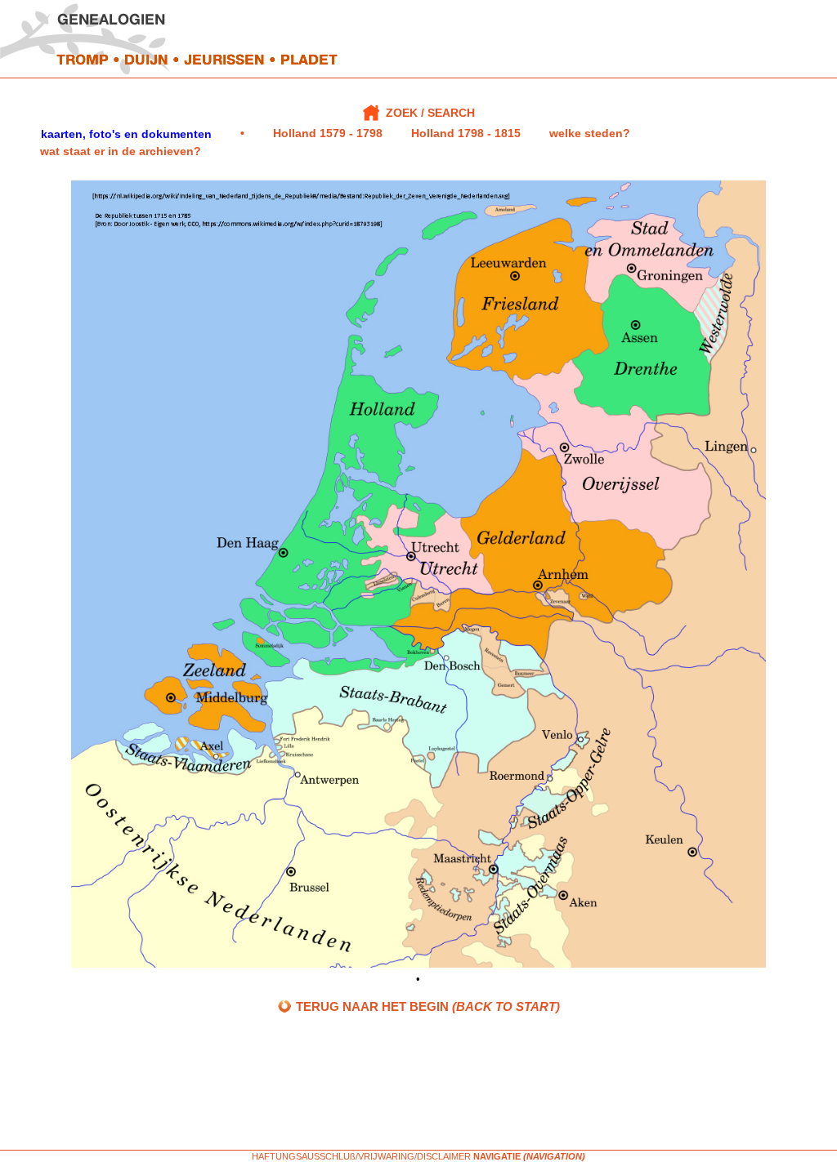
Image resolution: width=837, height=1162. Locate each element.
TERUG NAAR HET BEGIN (426, 1006)
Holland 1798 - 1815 (466, 133)
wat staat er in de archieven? (120, 151)
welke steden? (589, 133)
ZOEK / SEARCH (430, 113)
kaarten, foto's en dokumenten (126, 133)
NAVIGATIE (497, 1156)
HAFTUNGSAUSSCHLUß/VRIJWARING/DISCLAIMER (361, 1156)
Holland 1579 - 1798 (328, 133)
